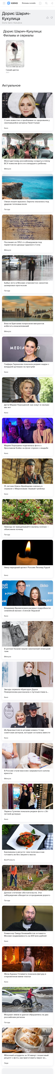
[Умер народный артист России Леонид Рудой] (27, 559)
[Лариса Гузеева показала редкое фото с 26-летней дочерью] (27, 803)
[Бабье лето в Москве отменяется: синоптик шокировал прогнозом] (27, 274)
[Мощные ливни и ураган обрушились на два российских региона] (27, 1006)
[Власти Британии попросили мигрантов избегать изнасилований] (27, 315)
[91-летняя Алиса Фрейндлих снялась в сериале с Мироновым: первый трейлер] (27, 477)
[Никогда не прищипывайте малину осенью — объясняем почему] (27, 518)
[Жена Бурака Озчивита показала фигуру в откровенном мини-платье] (27, 965)
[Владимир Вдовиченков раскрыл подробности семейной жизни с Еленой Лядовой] (27, 599)
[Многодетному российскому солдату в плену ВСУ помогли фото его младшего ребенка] (27, 152)
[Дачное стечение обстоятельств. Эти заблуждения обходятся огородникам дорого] (27, 884)
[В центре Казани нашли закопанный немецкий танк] (27, 640)
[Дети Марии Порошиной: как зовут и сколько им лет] (27, 396)
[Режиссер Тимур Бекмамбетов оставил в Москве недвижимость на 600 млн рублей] (27, 925)
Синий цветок (12, 70)
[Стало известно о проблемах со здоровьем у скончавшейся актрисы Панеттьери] (27, 112)
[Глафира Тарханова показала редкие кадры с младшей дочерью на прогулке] (27, 356)
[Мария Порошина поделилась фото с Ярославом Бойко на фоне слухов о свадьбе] (27, 437)
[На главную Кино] (14, 3)
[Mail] (8, 3)
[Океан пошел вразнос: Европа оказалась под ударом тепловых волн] (27, 193)
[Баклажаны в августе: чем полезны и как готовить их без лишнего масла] (27, 843)
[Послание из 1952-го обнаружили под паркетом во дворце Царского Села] (27, 234)
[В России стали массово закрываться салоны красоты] (27, 762)
